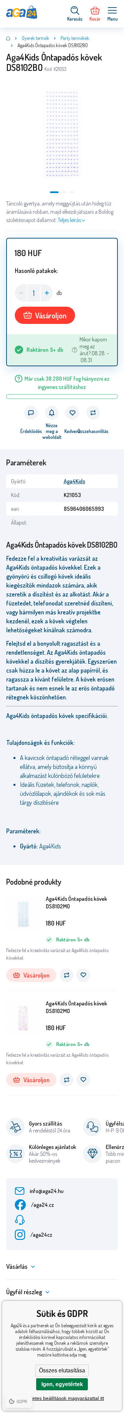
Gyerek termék (35, 38)
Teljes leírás (69, 220)
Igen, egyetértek (62, 1384)
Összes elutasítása (62, 1370)
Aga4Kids (74, 481)
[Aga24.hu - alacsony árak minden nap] (8, 38)
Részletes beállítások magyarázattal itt (62, 1398)
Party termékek (75, 38)
